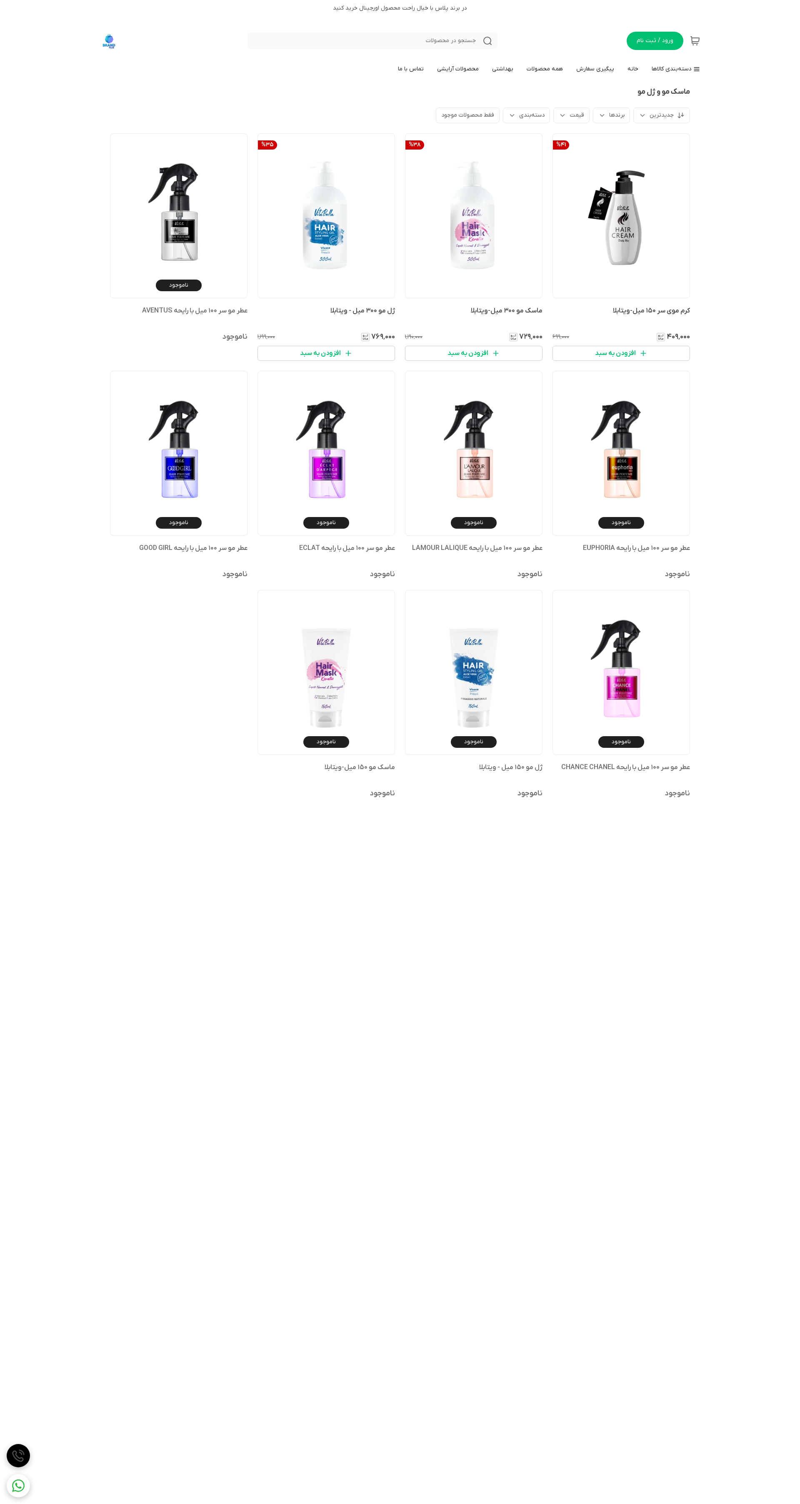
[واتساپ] (18, 1485)
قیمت (577, 115)
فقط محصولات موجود (467, 115)
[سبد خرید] (695, 41)
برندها (617, 115)
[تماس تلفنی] (18, 1455)
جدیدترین (662, 115)
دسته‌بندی (532, 115)
